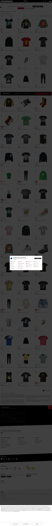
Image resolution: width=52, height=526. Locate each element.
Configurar (37, 523)
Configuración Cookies (48, 510)
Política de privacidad (16, 511)
